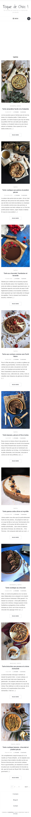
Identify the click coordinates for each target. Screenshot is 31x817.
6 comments (23, 752)
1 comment (23, 278)
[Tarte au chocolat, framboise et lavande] (15, 245)
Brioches (13, 663)
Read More (15, 135)
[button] (15, 19)
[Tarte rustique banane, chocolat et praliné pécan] (15, 722)
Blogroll (15, 800)
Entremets (13, 585)
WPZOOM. (15, 813)
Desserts (13, 106)
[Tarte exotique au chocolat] (15, 562)
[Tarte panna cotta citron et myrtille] (15, 486)
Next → (27, 786)
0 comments (24, 195)
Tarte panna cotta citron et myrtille (15, 511)
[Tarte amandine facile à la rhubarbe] (15, 81)
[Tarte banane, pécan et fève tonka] (15, 410)
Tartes (19, 106)
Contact (15, 806)
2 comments (23, 112)
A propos (15, 794)
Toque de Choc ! (15, 6)
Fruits (13, 744)
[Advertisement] (15, 40)
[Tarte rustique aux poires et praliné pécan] (15, 162)
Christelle (16, 112)
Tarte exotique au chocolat (15, 588)
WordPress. (11, 812)
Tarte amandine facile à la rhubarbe (15, 109)
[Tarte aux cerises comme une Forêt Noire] (15, 329)
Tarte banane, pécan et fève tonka (15, 435)
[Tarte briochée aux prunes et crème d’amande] (15, 641)
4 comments (23, 514)
